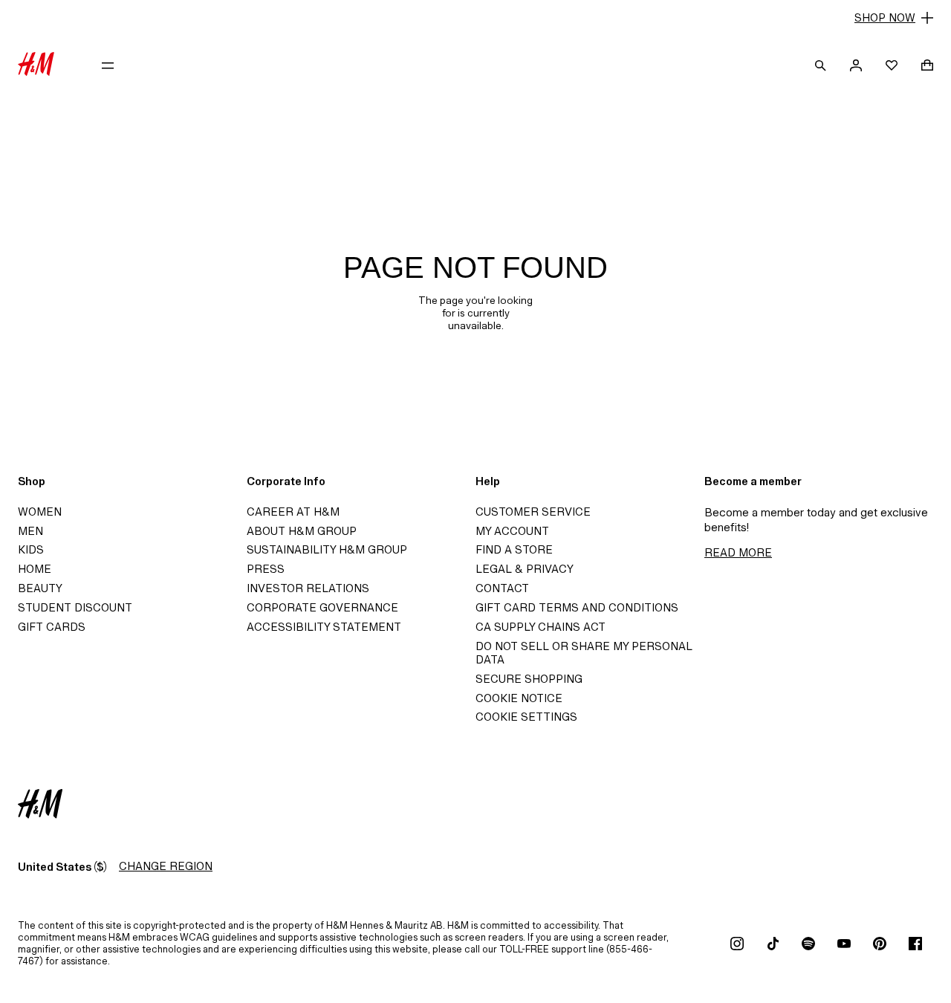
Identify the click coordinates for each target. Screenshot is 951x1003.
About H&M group (302, 531)
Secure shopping (529, 678)
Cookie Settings (526, 716)
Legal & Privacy (525, 568)
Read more (738, 552)
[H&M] (36, 65)
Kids (31, 549)
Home (34, 568)
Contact (502, 588)
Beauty (40, 588)
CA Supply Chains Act (541, 626)
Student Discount (75, 607)
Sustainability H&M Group (327, 549)
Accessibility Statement (324, 626)
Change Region (165, 866)
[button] (475, 18)
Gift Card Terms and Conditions (577, 607)
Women (40, 511)
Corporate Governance (322, 607)
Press (266, 568)
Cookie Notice (519, 698)
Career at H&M (293, 511)
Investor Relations (308, 588)
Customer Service (533, 511)
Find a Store (514, 549)
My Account (512, 531)
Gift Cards (51, 626)
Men (30, 531)
